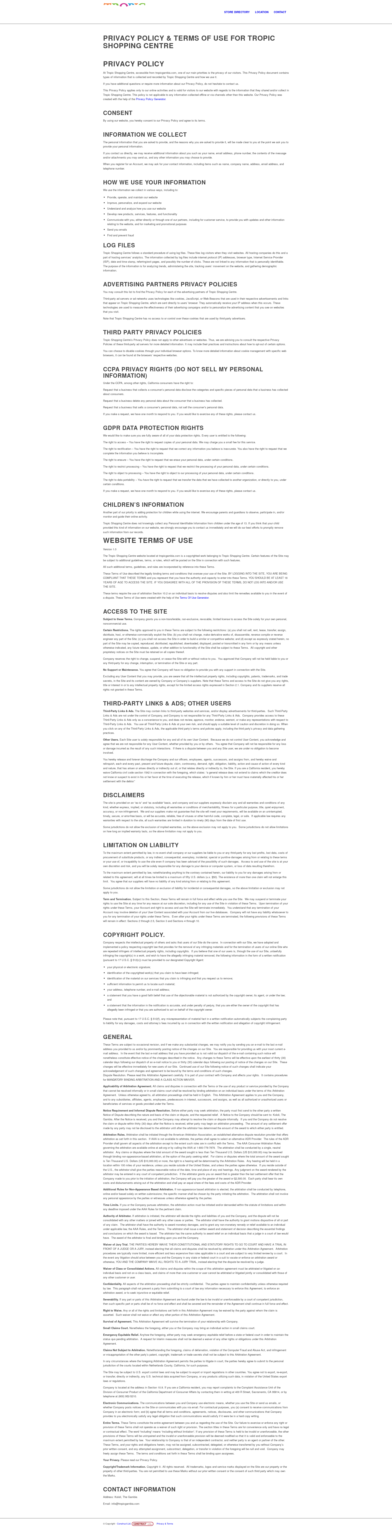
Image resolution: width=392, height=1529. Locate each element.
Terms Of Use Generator (194, 597)
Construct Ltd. (124, 1523)
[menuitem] (237, 12)
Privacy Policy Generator (150, 99)
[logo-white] (124, 12)
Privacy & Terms (165, 1523)
